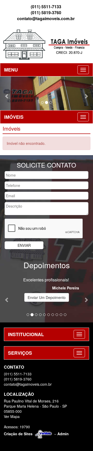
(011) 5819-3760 (46, 12)
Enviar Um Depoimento (47, 297)
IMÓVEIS (14, 117)
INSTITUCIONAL (26, 334)
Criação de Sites (18, 433)
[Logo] (46, 44)
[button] (7, 93)
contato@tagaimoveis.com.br (46, 18)
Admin (63, 433)
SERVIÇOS (20, 353)
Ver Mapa (12, 416)
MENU (11, 69)
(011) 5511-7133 (46, 7)
